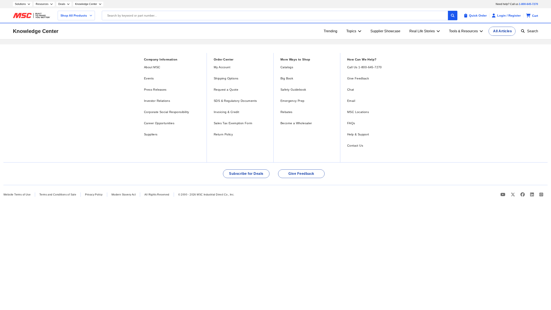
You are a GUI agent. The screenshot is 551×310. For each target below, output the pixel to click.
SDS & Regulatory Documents (235, 100)
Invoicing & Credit (226, 112)
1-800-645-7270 (528, 4)
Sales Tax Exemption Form (233, 123)
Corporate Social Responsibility (166, 112)
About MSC (152, 67)
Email (351, 100)
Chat (350, 89)
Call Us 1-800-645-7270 (364, 67)
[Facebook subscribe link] (523, 194)
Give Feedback (358, 78)
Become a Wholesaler (296, 123)
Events (149, 78)
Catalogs (286, 67)
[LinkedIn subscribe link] (532, 194)
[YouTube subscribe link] (503, 194)
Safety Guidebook (293, 89)
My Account (222, 67)
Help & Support (358, 134)
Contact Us (355, 145)
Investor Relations (157, 100)
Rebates (286, 112)
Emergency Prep (292, 100)
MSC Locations (358, 112)
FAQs (351, 123)
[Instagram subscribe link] (541, 194)
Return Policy (223, 134)
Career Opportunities (159, 123)
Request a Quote (226, 89)
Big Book (286, 78)
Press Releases (155, 89)
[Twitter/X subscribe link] (513, 194)
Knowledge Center (35, 31)
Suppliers (151, 134)
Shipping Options (226, 78)
